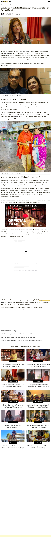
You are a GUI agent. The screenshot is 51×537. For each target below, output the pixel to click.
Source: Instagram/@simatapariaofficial (11, 95)
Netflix (34, 51)
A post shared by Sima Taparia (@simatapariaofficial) (25, 270)
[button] (49, 1)
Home (2, 4)
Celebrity (14, 4)
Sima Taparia (7, 53)
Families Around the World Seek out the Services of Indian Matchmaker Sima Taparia (21, 340)
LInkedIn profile (18, 116)
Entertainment (8, 4)
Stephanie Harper (10, 13)
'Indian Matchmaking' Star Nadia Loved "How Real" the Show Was (17, 334)
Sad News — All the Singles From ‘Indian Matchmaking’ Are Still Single (18, 337)
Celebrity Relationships (22, 4)
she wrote (37, 190)
